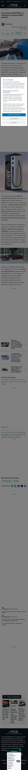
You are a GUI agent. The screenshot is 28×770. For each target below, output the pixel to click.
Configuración (14, 118)
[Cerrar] (20, 749)
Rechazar (14, 122)
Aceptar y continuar (14, 114)
